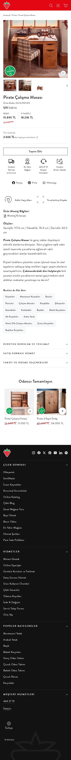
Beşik (6, 646)
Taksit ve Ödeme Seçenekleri (25, 362)
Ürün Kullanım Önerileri (16, 584)
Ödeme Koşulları (12, 596)
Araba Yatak (29, 316)
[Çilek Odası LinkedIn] (60, 452)
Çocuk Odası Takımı (14, 664)
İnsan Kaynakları (12, 485)
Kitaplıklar (45, 303)
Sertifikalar (9, 478)
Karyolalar (10, 296)
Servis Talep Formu (13, 608)
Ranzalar (9, 303)
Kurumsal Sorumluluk (15, 491)
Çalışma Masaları (27, 303)
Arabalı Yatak (10, 640)
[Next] (62, 411)
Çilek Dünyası (14, 465)
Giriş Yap (8, 615)
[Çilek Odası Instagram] (33, 452)
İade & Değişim (11, 602)
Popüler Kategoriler (20, 626)
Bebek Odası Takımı (14, 670)
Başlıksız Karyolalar (14, 330)
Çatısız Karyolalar (45, 323)
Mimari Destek (11, 559)
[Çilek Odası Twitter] (44, 452)
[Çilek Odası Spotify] (66, 452)
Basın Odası (10, 522)
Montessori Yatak (12, 633)
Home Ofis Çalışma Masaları (18, 323)
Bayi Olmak (9, 515)
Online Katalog (11, 497)
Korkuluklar (26, 310)
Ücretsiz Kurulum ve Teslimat (26, 344)
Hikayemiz (9, 472)
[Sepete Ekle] (30, 411)
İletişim (7, 709)
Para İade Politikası (13, 540)
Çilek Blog (8, 503)
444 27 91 (9, 701)
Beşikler (40, 310)
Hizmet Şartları (11, 534)
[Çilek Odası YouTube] (55, 452)
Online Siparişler (12, 565)
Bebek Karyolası (12, 652)
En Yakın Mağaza (12, 528)
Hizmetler (11, 551)
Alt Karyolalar (11, 316)
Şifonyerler (60, 303)
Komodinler (10, 310)
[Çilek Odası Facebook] (38, 452)
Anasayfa (6, 15)
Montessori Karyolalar (30, 296)
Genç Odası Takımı (13, 658)
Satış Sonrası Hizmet (19, 353)
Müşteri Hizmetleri (19, 694)
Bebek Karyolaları (57, 310)
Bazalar (48, 296)
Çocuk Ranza (10, 677)
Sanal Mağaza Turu (13, 509)
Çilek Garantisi (11, 590)
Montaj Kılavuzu (16, 216)
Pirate (14, 15)
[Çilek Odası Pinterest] (49, 452)
